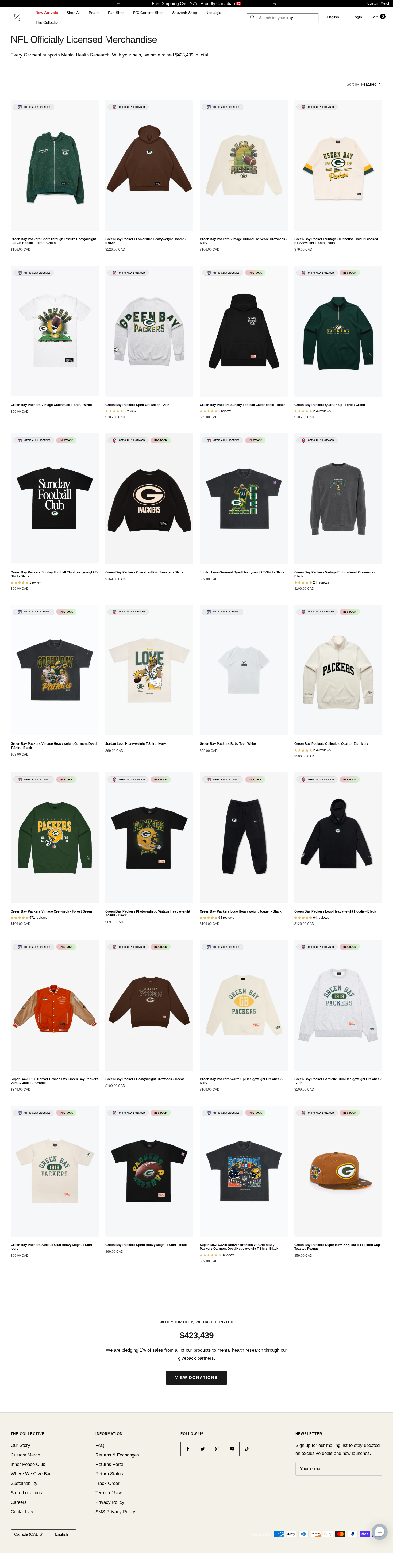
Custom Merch (378, 3)
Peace (94, 12)
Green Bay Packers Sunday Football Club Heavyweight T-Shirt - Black (54, 574)
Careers (19, 1502)
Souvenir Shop (184, 12)
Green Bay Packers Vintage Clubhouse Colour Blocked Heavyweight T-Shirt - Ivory (336, 241)
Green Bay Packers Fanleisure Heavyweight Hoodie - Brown (145, 241)
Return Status (109, 1473)
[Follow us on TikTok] (246, 1449)
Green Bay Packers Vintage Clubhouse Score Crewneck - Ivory (243, 241)
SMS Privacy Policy (115, 1511)
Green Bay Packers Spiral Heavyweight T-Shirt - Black (146, 1245)
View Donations (196, 1377)
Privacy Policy (109, 1502)
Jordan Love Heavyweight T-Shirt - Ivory (135, 744)
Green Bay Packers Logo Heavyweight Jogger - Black (241, 911)
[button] (380, 1532)
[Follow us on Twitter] (202, 1449)
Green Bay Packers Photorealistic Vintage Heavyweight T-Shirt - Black (147, 913)
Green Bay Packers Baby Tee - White (228, 744)
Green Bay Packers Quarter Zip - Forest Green (329, 405)
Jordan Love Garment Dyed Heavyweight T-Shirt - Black (242, 572)
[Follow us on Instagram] (217, 1449)
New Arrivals (47, 12)
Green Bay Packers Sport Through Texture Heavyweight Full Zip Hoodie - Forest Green (53, 241)
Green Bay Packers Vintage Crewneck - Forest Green (51, 911)
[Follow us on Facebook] (187, 1449)
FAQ (99, 1445)
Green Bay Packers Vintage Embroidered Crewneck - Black (334, 574)
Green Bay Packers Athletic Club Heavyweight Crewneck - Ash (338, 1081)
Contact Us (22, 1511)
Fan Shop (116, 12)
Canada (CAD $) (28, 1534)
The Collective (48, 22)
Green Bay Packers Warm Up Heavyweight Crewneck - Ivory (241, 1081)
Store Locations (26, 1492)
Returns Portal (109, 1464)
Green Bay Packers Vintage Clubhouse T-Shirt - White (51, 405)
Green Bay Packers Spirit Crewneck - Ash (137, 405)
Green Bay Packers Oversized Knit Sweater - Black (144, 572)
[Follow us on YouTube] (232, 1449)
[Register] (374, 1469)
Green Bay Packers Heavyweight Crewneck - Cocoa (145, 1079)
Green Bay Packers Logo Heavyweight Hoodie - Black (335, 911)
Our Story (20, 1445)
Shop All (73, 12)
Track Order (107, 1483)
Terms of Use (108, 1492)
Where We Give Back (32, 1473)
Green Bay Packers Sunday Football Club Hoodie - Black (243, 405)
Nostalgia (213, 12)
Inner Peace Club (28, 1464)
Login (357, 17)
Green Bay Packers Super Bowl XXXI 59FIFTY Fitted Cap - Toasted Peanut (338, 1247)
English (333, 17)
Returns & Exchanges (117, 1455)
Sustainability (24, 1483)
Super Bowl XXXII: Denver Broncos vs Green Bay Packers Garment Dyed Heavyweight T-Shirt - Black (239, 1247)
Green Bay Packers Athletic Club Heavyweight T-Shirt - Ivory (52, 1247)
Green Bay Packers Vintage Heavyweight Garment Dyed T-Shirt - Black (54, 745)
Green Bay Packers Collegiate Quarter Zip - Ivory (331, 744)
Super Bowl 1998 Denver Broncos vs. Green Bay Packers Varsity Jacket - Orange (54, 1081)
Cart (377, 17)
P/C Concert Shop (148, 12)
